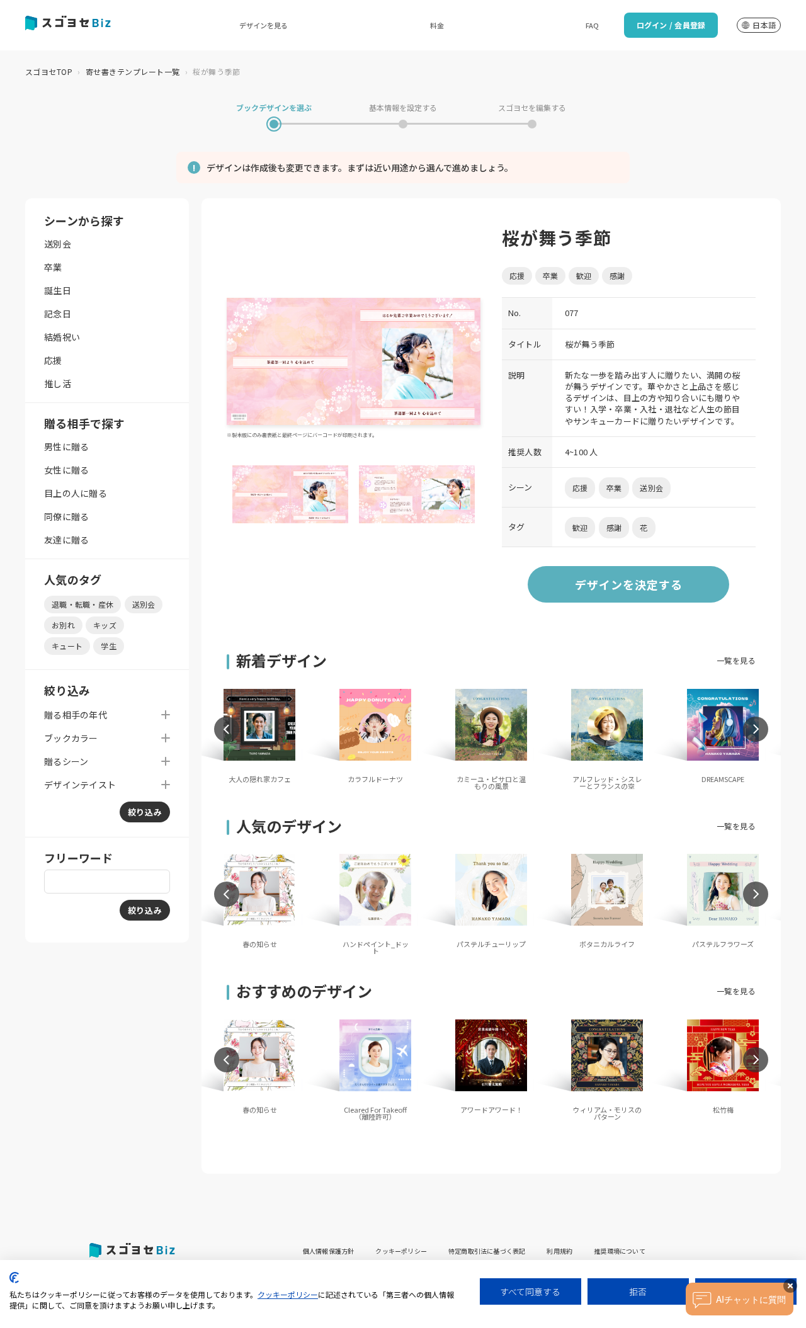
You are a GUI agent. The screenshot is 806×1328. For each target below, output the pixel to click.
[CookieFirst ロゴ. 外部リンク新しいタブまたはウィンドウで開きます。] (14, 1277)
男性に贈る (66, 446)
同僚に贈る (66, 516)
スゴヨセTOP (48, 71)
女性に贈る (66, 469)
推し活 (57, 383)
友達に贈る (66, 539)
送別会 (57, 243)
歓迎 (583, 275)
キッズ (104, 625)
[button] (226, 729)
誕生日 (57, 290)
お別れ (63, 625)
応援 (53, 360)
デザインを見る (263, 25)
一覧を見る (736, 660)
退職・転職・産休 (82, 604)
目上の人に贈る (75, 493)
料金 (437, 25)
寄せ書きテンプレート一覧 (133, 71)
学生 (108, 645)
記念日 (57, 313)
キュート (67, 645)
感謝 (617, 275)
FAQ (592, 25)
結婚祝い (62, 337)
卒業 (53, 267)
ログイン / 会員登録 (671, 25)
